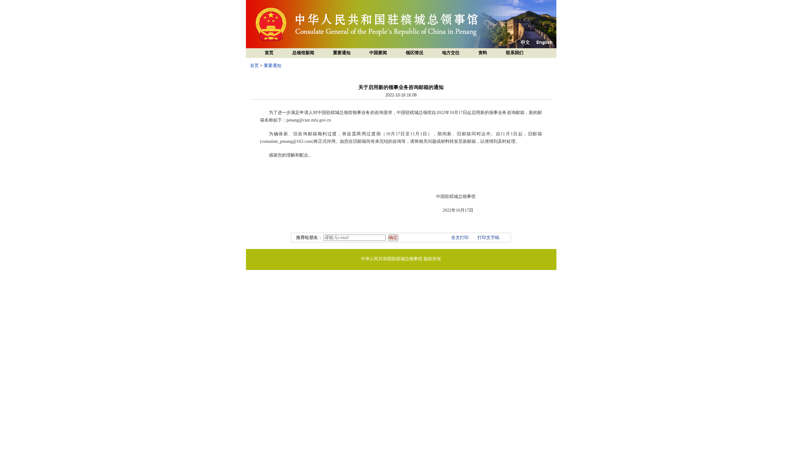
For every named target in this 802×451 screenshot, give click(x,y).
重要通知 (342, 52)
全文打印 (460, 237)
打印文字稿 (488, 237)
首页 (269, 52)
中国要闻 (378, 52)
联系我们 (514, 52)
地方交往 (451, 52)
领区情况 (414, 52)
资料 (482, 52)
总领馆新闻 (303, 52)
